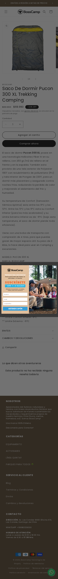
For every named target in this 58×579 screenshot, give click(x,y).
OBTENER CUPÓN (15, 309)
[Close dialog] (55, 267)
